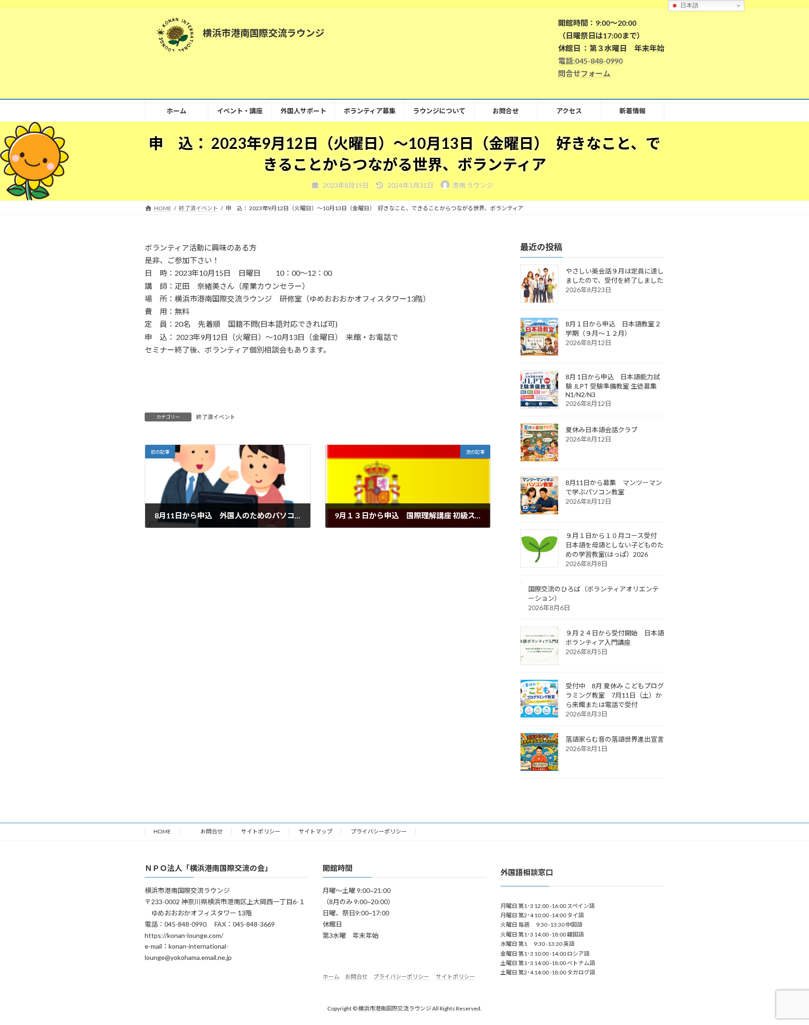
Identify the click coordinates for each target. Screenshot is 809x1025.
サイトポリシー (260, 831)
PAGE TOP (781, 985)
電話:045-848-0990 (590, 60)
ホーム (331, 976)
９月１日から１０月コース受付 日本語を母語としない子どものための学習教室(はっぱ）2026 (615, 544)
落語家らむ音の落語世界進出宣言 (615, 739)
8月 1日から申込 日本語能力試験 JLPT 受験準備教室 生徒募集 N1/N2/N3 (614, 385)
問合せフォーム (584, 73)
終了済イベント (215, 416)
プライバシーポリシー (379, 831)
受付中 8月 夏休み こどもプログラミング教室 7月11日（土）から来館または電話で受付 (615, 695)
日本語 (688, 5)
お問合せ (206, 831)
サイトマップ (315, 831)
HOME (162, 831)
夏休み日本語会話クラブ (602, 430)
